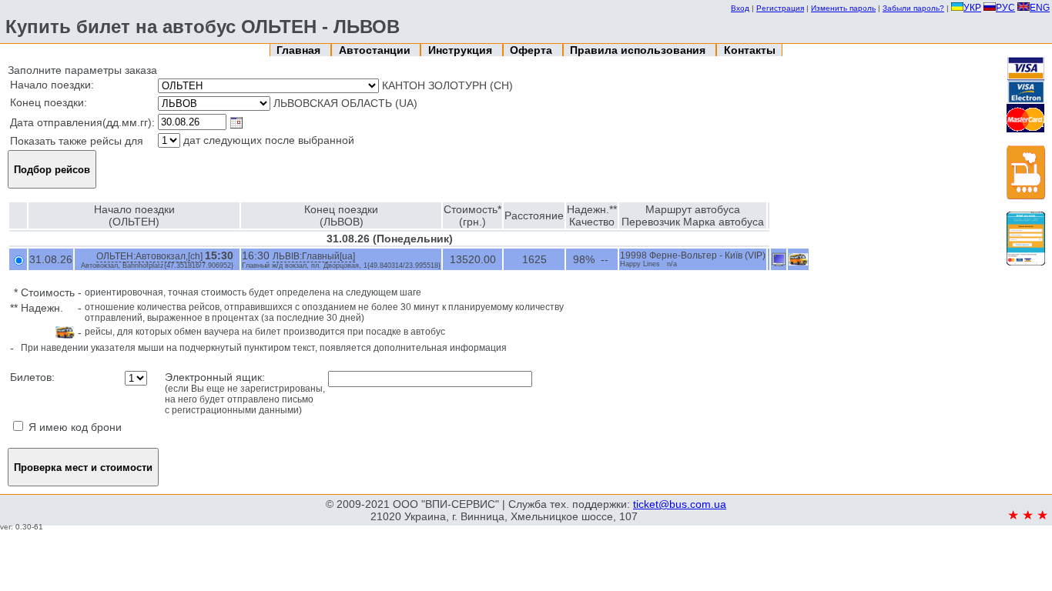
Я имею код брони (73, 427)
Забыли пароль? (913, 8)
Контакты (750, 50)
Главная (299, 50)
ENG (1040, 7)
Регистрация (780, 8)
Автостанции (376, 50)
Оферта (532, 50)
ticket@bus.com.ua (679, 504)
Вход (740, 8)
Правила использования (639, 50)
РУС (1005, 7)
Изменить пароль (843, 8)
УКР (972, 7)
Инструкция (461, 50)
